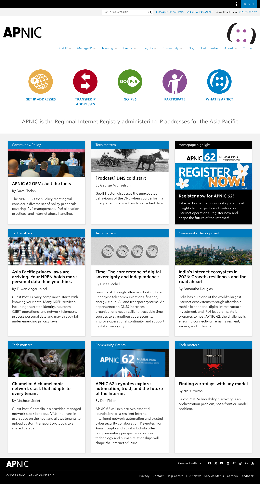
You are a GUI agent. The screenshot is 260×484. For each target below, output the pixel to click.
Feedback (247, 476)
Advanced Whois (170, 12)
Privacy (144, 476)
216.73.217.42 (248, 12)
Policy (36, 145)
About (228, 48)
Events (127, 48)
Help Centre (209, 48)
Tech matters (105, 145)
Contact (248, 48)
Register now (221, 213)
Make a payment (199, 12)
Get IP (63, 48)
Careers (232, 476)
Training (107, 48)
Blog (191, 48)
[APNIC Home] (22, 32)
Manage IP (84, 48)
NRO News (193, 476)
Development (208, 233)
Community (170, 48)
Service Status (214, 476)
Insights (147, 48)
